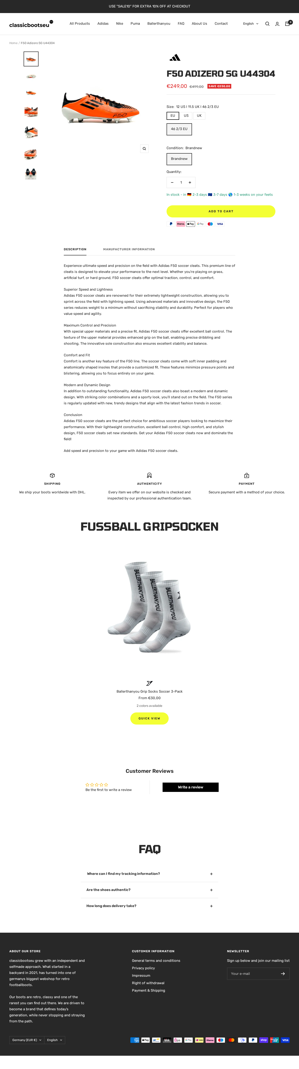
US (186, 115)
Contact (221, 23)
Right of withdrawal (148, 983)
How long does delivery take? (111, 906)
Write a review (190, 787)
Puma (135, 23)
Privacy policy (143, 968)
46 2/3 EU (179, 129)
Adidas (103, 23)
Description (75, 249)
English (248, 24)
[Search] (267, 24)
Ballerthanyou (158, 23)
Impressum (141, 975)
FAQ (181, 23)
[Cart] (287, 24)
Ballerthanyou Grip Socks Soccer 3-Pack (150, 691)
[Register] (283, 973)
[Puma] (149, 683)
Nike (119, 23)
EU (173, 115)
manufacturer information (129, 249)
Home (13, 43)
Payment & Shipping (148, 990)
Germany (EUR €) (24, 1040)
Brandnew (179, 159)
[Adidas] (175, 53)
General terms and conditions (156, 961)
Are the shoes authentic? (108, 890)
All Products (80, 23)
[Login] (277, 24)
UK (199, 115)
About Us (199, 23)
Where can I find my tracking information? (123, 874)
